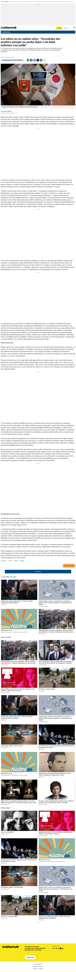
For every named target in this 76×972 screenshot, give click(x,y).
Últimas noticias (5, 808)
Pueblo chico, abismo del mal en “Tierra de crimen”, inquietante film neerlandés (17, 602)
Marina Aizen (42, 690)
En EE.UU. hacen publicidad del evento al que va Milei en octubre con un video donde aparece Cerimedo (56, 801)
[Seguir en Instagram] (58, 948)
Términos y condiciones (38, 968)
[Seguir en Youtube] (61, 948)
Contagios (22, 560)
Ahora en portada (6, 637)
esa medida (10, 445)
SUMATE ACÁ (30, 957)
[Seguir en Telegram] (56, 948)
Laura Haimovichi (5, 834)
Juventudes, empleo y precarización (12, 746)
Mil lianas (73, 1)
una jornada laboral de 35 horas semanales (45, 427)
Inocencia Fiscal (62, 1)
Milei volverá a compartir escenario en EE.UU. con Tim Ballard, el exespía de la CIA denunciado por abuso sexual (18, 801)
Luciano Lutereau (68, 1)
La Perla (36, 1)
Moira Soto (3, 604)
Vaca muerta (53, 1)
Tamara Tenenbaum (5, 692)
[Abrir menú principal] (74, 27)
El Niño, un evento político (47, 689)
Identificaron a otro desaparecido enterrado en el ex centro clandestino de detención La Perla (55, 774)
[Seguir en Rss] (63, 948)
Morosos (16, 1)
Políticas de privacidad (38, 966)
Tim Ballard (32, 1)
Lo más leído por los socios (8, 577)
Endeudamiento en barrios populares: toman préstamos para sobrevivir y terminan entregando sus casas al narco (56, 631)
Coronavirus (6, 32)
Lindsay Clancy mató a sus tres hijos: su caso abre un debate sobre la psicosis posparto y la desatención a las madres (55, 602)
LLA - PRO (57, 1)
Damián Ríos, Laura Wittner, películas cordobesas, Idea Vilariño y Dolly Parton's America (18, 689)
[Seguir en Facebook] (54, 948)
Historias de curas (6, 630)
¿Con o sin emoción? (7, 832)
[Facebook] (31, 60)
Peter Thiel (21, 1)
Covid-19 (10, 560)
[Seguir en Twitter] (53, 948)
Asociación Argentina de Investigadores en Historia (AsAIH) (14, 632)
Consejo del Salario (26, 1)
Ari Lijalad (39, 1)
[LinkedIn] (41, 60)
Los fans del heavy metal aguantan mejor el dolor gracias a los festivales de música (57, 746)
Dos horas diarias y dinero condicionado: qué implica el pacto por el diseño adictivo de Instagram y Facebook (56, 662)
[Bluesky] (34, 60)
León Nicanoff (42, 633)
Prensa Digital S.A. (38, 964)
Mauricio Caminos (5, 804)
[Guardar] (44, 60)
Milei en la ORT (12, 1)
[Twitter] (37, 60)
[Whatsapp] (28, 60)
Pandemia (16, 560)
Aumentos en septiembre (46, 1)
